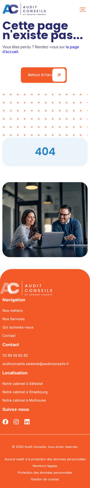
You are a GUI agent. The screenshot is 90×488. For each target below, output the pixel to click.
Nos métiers (12, 310)
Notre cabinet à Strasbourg (25, 392)
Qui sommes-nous (18, 327)
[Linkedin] (27, 422)
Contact (9, 335)
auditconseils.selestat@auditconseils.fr (35, 363)
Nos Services (13, 319)
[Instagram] (16, 422)
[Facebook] (5, 422)
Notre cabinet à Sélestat (22, 383)
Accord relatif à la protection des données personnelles (45, 459)
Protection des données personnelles (45, 472)
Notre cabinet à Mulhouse (24, 400)
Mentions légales (45, 466)
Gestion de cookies (45, 479)
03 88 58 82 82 (15, 355)
